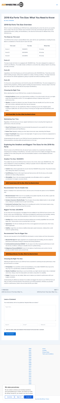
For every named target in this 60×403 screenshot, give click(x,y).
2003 (30, 354)
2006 (30, 359)
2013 (30, 371)
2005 (30, 357)
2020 (30, 383)
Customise (9, 397)
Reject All (19, 397)
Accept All (28, 397)
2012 (30, 369)
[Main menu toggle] (57, 4)
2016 (30, 376)
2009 (30, 364)
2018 (30, 380)
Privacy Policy (45, 352)
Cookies (44, 350)
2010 (30, 366)
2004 (30, 355)
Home (43, 348)
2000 (30, 348)
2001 (30, 350)
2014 (30, 373)
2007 (30, 361)
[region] (19, 392)
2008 (30, 362)
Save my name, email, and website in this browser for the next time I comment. (25, 329)
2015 (30, 375)
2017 (30, 378)
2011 (30, 368)
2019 (30, 382)
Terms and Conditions (47, 354)
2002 (30, 352)
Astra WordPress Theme (43, 399)
